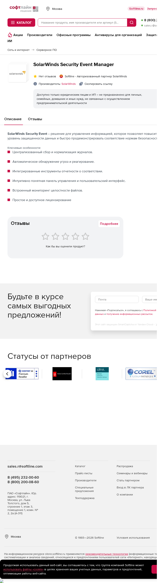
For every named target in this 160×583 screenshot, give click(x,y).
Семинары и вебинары (132, 473)
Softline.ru (136, 8)
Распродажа (125, 466)
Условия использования (133, 537)
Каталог (80, 466)
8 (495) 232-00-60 (23, 477)
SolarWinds (68, 83)
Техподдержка (84, 498)
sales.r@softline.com (25, 466)
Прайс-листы (83, 473)
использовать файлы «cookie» (23, 569)
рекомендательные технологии (106, 553)
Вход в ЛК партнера (130, 487)
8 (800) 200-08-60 (23, 482)
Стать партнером (128, 480)
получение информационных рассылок (129, 314)
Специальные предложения (84, 489)
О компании (125, 494)
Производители (85, 480)
